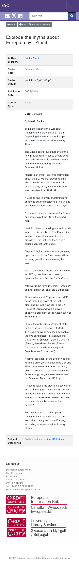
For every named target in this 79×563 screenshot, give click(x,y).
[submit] (72, 16)
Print (24, 24)
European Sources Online (29, 558)
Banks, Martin (32, 58)
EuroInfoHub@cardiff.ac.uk (26, 489)
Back (12, 24)
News (28, 102)
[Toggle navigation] (70, 5)
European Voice (33, 69)
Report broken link (41, 24)
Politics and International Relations (44, 439)
